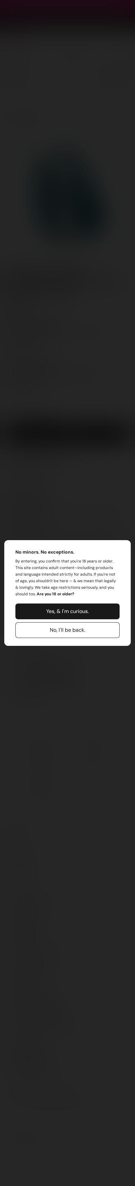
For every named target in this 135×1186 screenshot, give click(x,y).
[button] (67, 611)
